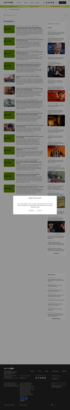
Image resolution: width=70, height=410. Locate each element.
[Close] (54, 198)
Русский (39, 210)
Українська (31, 210)
